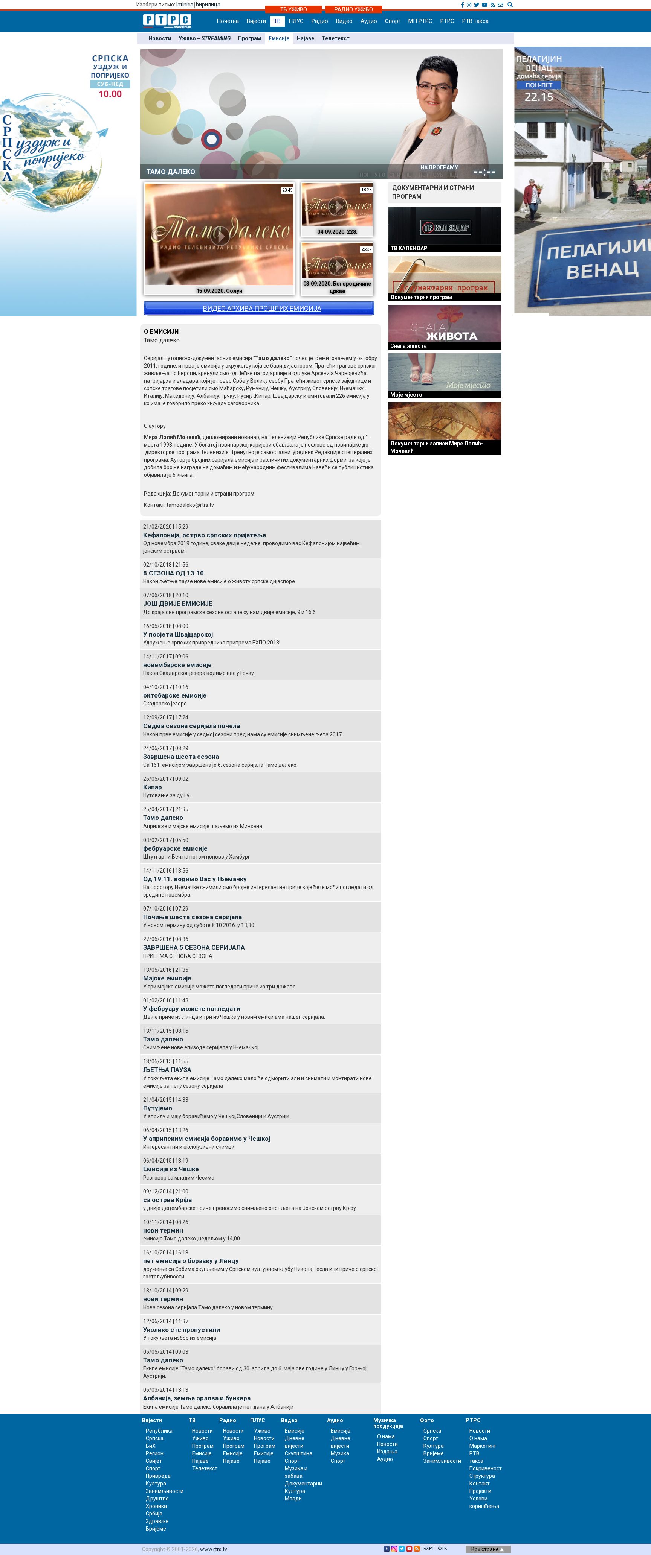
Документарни (303, 1484)
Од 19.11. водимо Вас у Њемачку (195, 879)
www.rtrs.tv (213, 1549)
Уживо (200, 1438)
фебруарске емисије (175, 848)
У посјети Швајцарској (178, 634)
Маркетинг (483, 1446)
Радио (320, 21)
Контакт (479, 1484)
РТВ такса (475, 21)
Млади (293, 1499)
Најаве (305, 38)
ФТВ (442, 1548)
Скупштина (298, 1453)
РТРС (447, 21)
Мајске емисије (167, 978)
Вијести (256, 21)
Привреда (158, 1476)
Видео (344, 21)
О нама (386, 1436)
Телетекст (336, 38)
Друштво (157, 1499)
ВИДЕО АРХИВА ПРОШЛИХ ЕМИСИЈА (262, 308)
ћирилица (208, 5)
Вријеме (156, 1529)
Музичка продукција (388, 1423)
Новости (159, 38)
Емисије (279, 38)
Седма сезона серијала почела (191, 726)
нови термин (163, 1230)
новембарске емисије (177, 665)
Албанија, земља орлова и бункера (197, 1398)
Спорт (392, 21)
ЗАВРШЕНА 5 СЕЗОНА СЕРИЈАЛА (194, 947)
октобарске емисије (174, 695)
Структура (482, 1476)
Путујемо (157, 1108)
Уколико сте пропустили (181, 1329)
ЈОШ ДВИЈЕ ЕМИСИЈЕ (177, 603)
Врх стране (485, 1549)
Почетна (228, 21)
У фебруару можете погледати (191, 1008)
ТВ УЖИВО (293, 9)
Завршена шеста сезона (181, 756)
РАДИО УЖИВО (354, 9)
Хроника (156, 1506)
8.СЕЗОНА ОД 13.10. (174, 573)
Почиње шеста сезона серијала (192, 917)
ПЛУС (296, 21)
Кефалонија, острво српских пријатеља (204, 535)
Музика (340, 1453)
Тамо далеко (163, 817)
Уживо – (205, 38)
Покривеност (485, 1468)
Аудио (369, 21)
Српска (432, 1431)
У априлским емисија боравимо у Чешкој (206, 1138)
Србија (154, 1514)
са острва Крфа (167, 1200)
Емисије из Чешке (171, 1169)
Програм (249, 38)
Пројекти (480, 1491)
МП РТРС (420, 21)
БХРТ (428, 1548)
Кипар (152, 787)
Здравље (157, 1521)
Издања (387, 1452)
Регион (155, 1453)
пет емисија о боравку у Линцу (191, 1261)
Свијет (154, 1461)
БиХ (151, 1446)
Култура (156, 1484)
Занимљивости (164, 1491)
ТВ (277, 21)
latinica (184, 5)
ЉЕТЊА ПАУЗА (167, 1069)
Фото (427, 1420)
